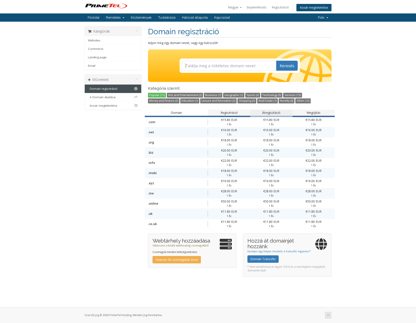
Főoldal (93, 18)
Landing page (97, 57)
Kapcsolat (222, 18)
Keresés (287, 65)
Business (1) (213, 95)
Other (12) (303, 101)
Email (91, 66)
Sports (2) (253, 95)
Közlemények (141, 18)
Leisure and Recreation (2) (218, 101)
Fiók (322, 18)
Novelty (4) (286, 101)
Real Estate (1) (267, 101)
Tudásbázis (167, 18)
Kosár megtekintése (314, 7)
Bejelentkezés (256, 7)
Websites (94, 40)
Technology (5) (271, 95)
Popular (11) (157, 95)
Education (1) (190, 101)
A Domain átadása (101, 97)
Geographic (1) (233, 95)
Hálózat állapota (195, 18)
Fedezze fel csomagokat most (176, 260)
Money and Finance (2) (163, 101)
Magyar (233, 7)
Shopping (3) (247, 101)
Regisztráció (280, 7)
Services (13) (292, 95)
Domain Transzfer (263, 259)
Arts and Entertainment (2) (185, 95)
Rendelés (114, 18)
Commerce (95, 49)
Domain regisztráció (102, 89)
